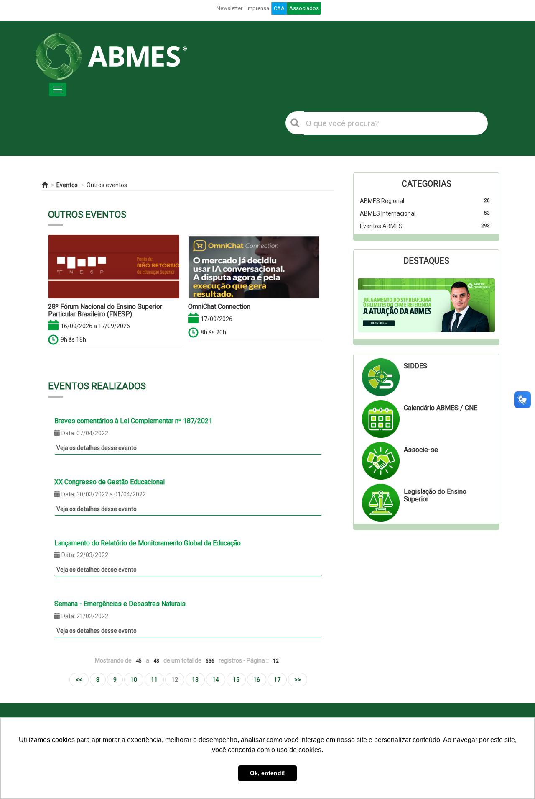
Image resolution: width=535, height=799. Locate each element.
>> (297, 679)
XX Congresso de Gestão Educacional (109, 482)
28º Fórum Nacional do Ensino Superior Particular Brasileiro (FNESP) (105, 310)
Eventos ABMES (381, 226)
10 (133, 679)
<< (79, 679)
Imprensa (258, 8)
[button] (368, 305)
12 (174, 679)
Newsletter (229, 8)
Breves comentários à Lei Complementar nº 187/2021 (133, 421)
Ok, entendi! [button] (267, 773)
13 (195, 679)
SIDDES (415, 366)
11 (154, 679)
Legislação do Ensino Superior (435, 495)
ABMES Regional (382, 201)
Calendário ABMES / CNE (440, 408)
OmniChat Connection (219, 307)
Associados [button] (304, 8)
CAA (279, 8)
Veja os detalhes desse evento (96, 447)
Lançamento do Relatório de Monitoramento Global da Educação (147, 543)
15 (236, 679)
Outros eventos (107, 185)
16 (256, 679)
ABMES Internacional (387, 213)
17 (277, 679)
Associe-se (421, 450)
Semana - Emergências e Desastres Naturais (120, 604)
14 (215, 679)
